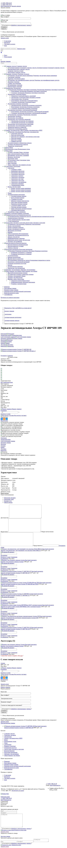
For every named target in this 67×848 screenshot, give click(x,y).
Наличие (3, 340)
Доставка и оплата (9, 44)
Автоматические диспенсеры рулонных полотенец (26, 105)
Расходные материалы (10, 752)
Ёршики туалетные (10, 746)
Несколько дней (9, 499)
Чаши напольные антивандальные (21, 208)
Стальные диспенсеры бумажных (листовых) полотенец (28, 93)
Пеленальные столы (10, 741)
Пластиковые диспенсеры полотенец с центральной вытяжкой (30, 111)
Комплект (4, 346)
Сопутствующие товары (8, 337)
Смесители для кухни (17, 180)
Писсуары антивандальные (19, 202)
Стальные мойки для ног (18, 205)
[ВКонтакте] (2, 419)
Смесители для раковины (18, 182)
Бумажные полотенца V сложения (21, 252)
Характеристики (6, 335)
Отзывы (3, 341)
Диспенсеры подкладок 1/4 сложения (22, 122)
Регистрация (8, 57)
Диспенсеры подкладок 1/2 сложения (22, 121)
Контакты (7, 42)
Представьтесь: (38, 545)
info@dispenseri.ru (6, 6)
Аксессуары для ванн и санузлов (14, 749)
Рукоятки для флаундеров (18, 284)
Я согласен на (17, 25)
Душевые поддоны (16, 199)
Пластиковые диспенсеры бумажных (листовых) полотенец (29, 91)
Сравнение (14, 557)
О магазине (7, 41)
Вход (5, 55)
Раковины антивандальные (19, 204)
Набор (2, 343)
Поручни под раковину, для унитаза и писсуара (25, 136)
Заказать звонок (16, 6)
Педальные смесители (17, 172)
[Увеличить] (16, 349)
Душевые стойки (16, 169)
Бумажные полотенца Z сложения (21, 254)
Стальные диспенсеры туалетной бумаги (23, 102)
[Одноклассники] (4, 419)
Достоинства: (5, 518)
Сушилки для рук (9, 733)
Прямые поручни (16, 141)
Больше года (8, 501)
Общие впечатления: (47, 531)
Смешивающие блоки (17, 185)
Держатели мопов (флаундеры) (20, 280)
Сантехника (7, 744)
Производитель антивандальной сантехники (17, 291)
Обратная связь (5, 796)
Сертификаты (8, 294)
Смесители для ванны (17, 177)
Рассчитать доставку (20, 415)
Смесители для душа (17, 179)
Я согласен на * (17, 828)
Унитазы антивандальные (19, 207)
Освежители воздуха (10, 747)
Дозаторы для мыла (10, 735)
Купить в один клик (20, 830)
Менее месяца (8, 502)
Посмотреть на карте (18, 790)
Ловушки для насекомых (11, 754)
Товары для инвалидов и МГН (13, 738)
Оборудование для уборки (12, 755)
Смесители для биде (17, 175)
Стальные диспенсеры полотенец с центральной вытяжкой (28, 113)
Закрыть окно (5, 38)
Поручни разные (16, 138)
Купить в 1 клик (5, 414)
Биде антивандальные (17, 197)
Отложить (4, 355)
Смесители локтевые (17, 183)
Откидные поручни (17, 133)
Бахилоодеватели (9, 751)
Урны (6, 743)
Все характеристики (7, 382)
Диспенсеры (8, 736)
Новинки (7, 286)
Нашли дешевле (5, 687)
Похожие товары (6, 338)
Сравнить (10, 355)
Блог (5, 45)
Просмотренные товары (8, 723)
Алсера (3, 663)
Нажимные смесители (17, 171)
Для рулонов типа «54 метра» (20, 99)
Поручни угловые (16, 139)
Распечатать (4, 420)
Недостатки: (4, 531)
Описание (4, 333)
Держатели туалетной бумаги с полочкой (23, 96)
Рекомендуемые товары (11, 290)
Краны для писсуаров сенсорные (21, 191)
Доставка (3, 344)
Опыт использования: (7, 495)
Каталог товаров (6, 61)
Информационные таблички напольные (23, 282)
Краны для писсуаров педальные (21, 190)
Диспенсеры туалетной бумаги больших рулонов (25, 97)
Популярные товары (10, 288)
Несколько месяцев (10, 498)
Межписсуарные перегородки (20, 201)
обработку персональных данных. (21, 25)
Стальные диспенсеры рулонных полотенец (24, 108)
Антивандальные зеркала (18, 196)
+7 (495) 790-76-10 (6, 4)
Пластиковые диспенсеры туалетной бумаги (24, 100)
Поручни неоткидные (17, 135)
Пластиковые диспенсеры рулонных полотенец (25, 107)
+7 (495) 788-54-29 (6, 3)
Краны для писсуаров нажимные (21, 188)
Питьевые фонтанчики (18, 210)
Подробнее (4, 555)
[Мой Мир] (7, 419)
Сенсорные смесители (17, 174)
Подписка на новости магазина (10, 297)
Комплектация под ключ (11, 293)
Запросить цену (16, 845)
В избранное (4, 558)
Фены (6, 740)
